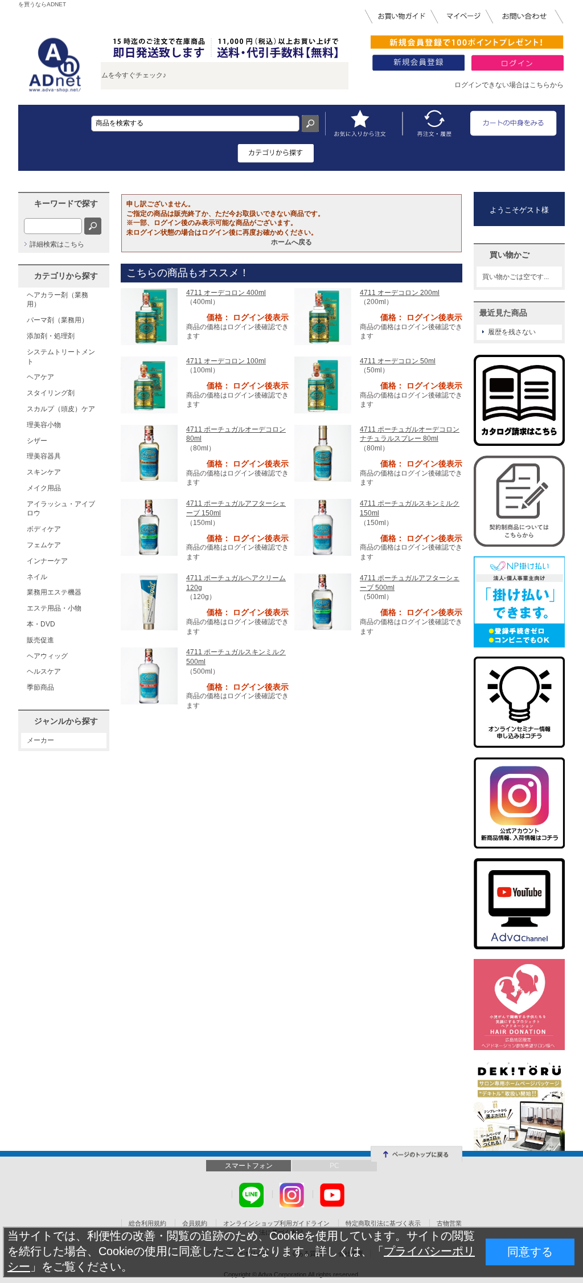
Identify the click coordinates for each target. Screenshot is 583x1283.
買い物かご (509, 254)
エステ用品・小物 (54, 608)
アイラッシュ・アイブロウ (61, 509)
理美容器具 (44, 456)
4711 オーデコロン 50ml (398, 361)
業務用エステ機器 (54, 592)
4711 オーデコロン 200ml (400, 293)
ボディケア (44, 529)
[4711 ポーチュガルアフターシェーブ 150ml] (149, 527)
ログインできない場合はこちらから (509, 85)
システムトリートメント (61, 357)
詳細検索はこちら (57, 244)
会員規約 (194, 1223)
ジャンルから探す (66, 720)
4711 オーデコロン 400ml (226, 293)
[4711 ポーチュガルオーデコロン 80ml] (149, 453)
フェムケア (44, 545)
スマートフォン (249, 1166)
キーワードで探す (66, 203)
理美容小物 (44, 425)
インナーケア (47, 561)
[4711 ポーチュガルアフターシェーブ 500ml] (322, 601)
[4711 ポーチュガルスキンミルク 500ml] (149, 676)
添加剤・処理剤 (51, 336)
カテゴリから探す (66, 275)
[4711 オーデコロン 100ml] (149, 384)
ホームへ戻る (291, 242)
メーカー (40, 740)
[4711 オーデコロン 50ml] (322, 384)
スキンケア (44, 472)
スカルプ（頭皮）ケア (61, 409)
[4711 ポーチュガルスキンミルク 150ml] (322, 527)
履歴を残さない (512, 332)
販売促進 (40, 640)
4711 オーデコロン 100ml (226, 361)
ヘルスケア (44, 671)
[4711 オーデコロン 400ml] (149, 316)
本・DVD (41, 624)
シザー (37, 441)
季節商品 (40, 687)
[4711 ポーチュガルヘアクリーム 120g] (149, 601)
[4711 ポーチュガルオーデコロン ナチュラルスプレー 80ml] (322, 453)
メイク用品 (44, 488)
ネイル (37, 577)
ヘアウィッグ (47, 656)
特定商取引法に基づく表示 (383, 1223)
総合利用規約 (147, 1223)
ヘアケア (40, 377)
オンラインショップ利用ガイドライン (276, 1223)
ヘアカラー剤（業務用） (57, 300)
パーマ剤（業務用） (57, 320)
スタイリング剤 (51, 393)
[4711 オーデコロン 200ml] (322, 316)
